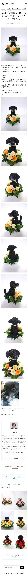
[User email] (17, 458)
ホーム (3, 9)
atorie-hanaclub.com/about (18, 455)
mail (12, 452)
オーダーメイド (6, 484)
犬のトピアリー (16, 9)
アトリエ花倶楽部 (18, 573)
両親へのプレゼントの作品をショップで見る (14, 478)
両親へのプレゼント (18, 484)
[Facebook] (13, 458)
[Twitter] (11, 458)
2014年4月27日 (5, 487)
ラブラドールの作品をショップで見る (14, 556)
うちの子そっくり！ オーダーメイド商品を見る (14, 467)
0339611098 (20, 452)
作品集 (9, 9)
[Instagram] (15, 458)
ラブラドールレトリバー (17, 23)
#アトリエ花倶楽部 (12, 446)
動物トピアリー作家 (6, 435)
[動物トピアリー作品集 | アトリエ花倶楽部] (11, 4)
